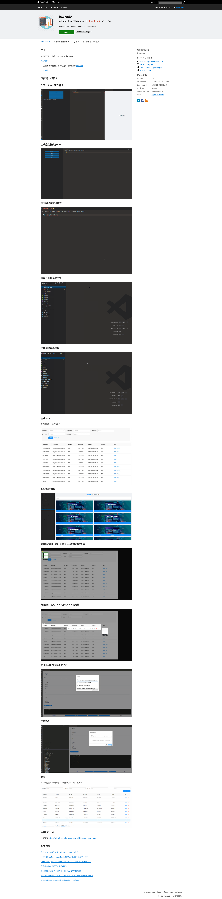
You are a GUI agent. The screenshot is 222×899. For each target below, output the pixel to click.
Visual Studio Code (45, 7)
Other (56, 7)
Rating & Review (91, 41)
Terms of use (168, 892)
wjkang (63, 20)
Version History (61, 41)
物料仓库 (44, 70)
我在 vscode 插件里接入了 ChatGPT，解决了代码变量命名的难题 (67, 875)
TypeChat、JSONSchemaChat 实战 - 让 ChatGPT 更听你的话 (66, 861)
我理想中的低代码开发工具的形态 (54, 866)
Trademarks (178, 892)
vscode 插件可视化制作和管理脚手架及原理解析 (60, 880)
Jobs (153, 892)
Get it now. (180, 7)
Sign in (153, 2)
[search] (184, 2)
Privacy (159, 892)
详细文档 (44, 61)
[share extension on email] (146, 101)
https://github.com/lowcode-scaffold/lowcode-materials (72, 838)
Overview (45, 41)
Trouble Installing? (83, 31)
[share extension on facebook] (143, 101)
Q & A (76, 41)
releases (79, 65)
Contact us (147, 892)
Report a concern (158, 95)
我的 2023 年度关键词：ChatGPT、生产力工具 (59, 852)
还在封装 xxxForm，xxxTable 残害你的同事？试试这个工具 (65, 857)
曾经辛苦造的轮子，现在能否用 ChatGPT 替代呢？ (61, 871)
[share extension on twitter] (139, 101)
